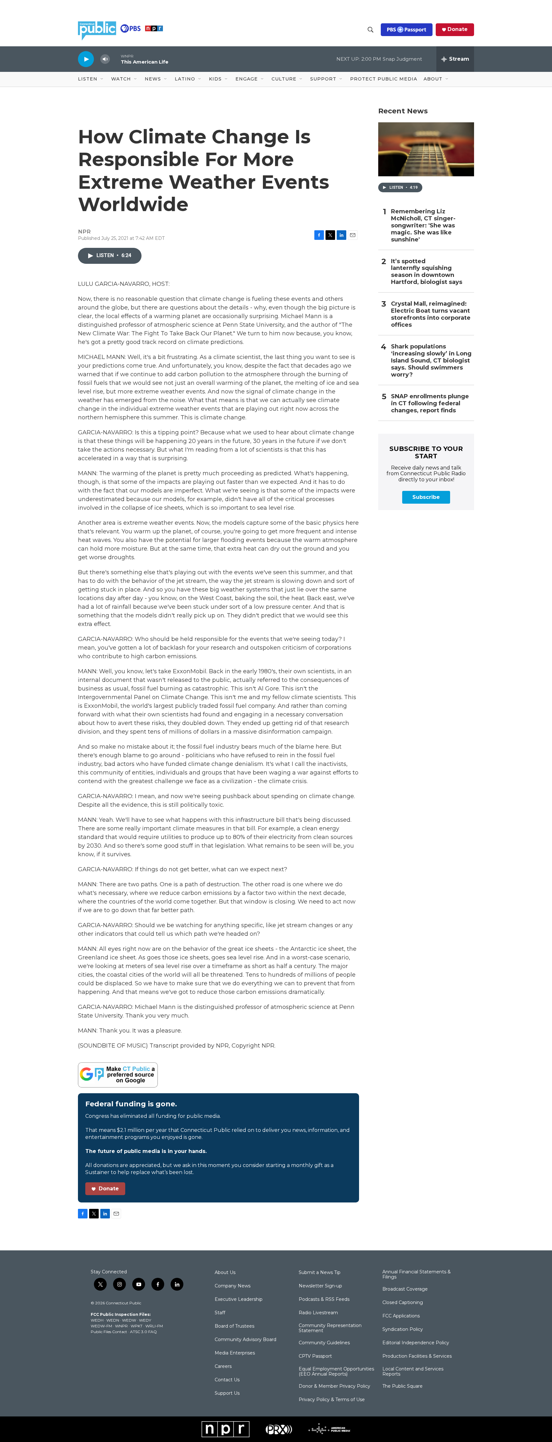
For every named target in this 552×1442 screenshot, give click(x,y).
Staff (220, 1313)
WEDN (112, 1320)
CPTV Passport (315, 1356)
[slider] (115, 59)
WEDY (145, 1320)
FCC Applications (401, 1316)
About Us (225, 1272)
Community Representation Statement (330, 1328)
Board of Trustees (234, 1326)
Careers (223, 1366)
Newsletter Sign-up (320, 1286)
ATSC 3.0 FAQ (143, 1331)
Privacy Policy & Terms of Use (332, 1399)
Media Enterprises (235, 1353)
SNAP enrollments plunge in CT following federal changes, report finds (430, 403)
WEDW (129, 1320)
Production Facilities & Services (417, 1356)
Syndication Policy (402, 1329)
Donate (458, 29)
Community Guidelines (324, 1343)
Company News (232, 1286)
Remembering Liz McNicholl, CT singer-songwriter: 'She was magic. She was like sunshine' (423, 225)
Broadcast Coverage (405, 1289)
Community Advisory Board (245, 1339)
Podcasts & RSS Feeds (324, 1299)
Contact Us (227, 1380)
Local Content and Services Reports (412, 1372)
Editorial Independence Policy (415, 1343)
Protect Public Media (383, 79)
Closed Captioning (402, 1302)
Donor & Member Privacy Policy (334, 1386)
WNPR (121, 1326)
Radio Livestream (318, 1313)
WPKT (136, 1326)
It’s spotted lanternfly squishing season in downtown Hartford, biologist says (426, 272)
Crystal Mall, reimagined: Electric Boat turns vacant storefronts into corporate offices (431, 314)
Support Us (227, 1393)
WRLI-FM (154, 1326)
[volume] (105, 59)
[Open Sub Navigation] (102, 79)
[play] (86, 59)
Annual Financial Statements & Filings (416, 1275)
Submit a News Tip (320, 1272)
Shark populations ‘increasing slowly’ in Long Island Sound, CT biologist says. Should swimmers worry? (431, 360)
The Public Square (402, 1386)
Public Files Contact (109, 1331)
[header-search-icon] (370, 30)
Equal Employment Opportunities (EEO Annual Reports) (336, 1372)
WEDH (97, 1320)
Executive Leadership (239, 1299)
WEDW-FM (101, 1326)
